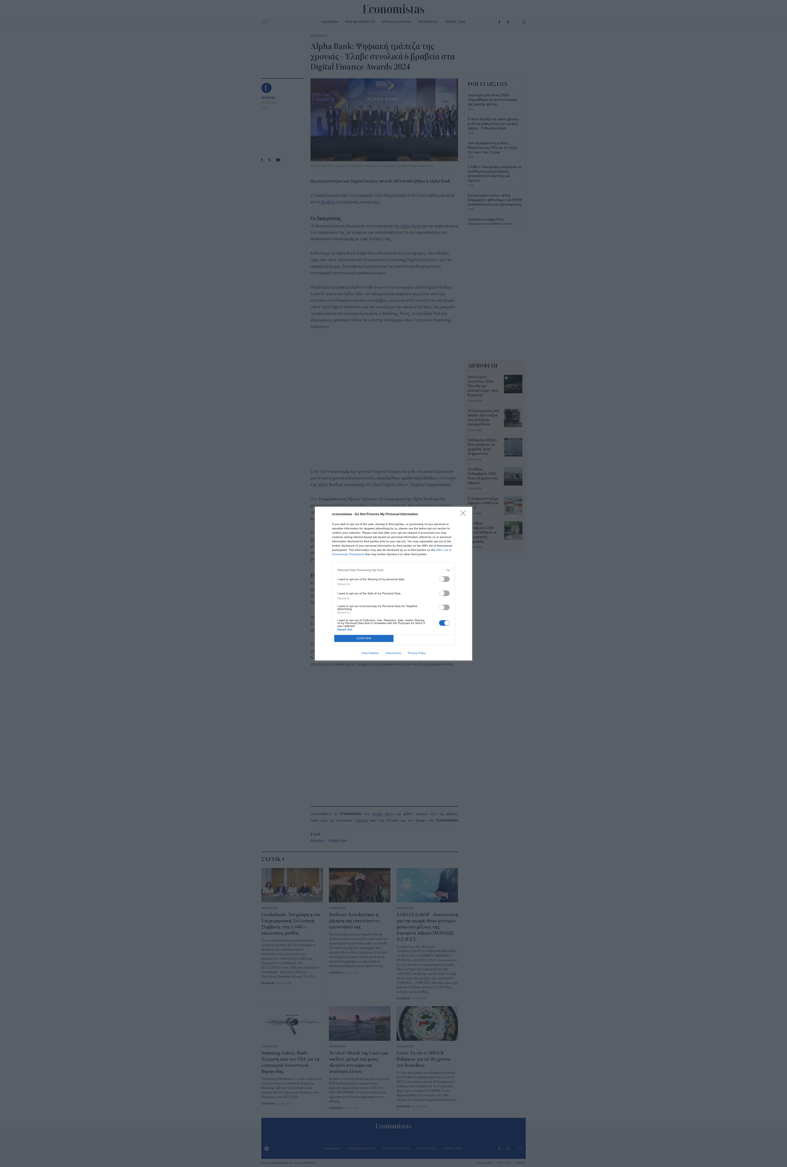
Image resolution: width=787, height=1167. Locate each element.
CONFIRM (364, 638)
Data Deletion (370, 653)
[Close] (464, 514)
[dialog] (393, 583)
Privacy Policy (417, 653)
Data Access (393, 653)
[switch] (444, 579)
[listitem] (393, 570)
